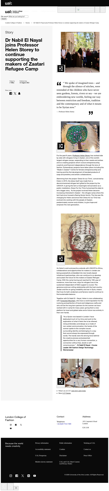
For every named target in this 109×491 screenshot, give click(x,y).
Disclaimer (63, 455)
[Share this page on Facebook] (10, 93)
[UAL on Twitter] (22, 475)
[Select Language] (85, 9)
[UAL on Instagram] (10, 475)
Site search (4, 16)
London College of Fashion (13, 23)
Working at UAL (89, 443)
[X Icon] (21, 425)
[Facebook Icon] (16, 425)
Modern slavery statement (43, 462)
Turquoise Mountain (67, 301)
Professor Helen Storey (81, 155)
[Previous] (4, 486)
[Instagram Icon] (10, 425)
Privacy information (42, 443)
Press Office (88, 455)
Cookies (62, 449)
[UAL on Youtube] (34, 475)
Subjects (26, 11)
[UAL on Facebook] (16, 475)
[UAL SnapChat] (19, 93)
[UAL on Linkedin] (28, 475)
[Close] (16, 488)
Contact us (87, 449)
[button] (97, 9)
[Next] (10, 486)
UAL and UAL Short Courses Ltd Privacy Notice (69, 463)
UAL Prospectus (40, 455)
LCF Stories (66, 393)
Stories (28, 23)
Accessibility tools (68, 9)
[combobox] (18, 16)
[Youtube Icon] (10, 429)
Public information (65, 443)
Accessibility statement (43, 449)
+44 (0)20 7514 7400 (64, 424)
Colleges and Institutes (48, 11)
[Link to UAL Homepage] (8, 3)
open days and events (78, 391)
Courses (34, 11)
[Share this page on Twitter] (15, 93)
